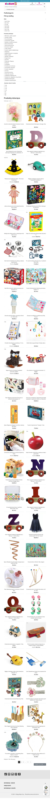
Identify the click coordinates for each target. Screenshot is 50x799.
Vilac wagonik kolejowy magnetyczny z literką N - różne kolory (36, 480)
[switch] (46, 794)
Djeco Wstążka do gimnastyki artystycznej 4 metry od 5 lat (14, 562)
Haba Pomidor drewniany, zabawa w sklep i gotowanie (36, 453)
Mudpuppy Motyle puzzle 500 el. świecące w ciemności (36, 207)
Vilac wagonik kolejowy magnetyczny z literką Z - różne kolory (14, 535)
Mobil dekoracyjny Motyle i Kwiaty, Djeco (36, 343)
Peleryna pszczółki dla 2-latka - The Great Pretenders (14, 179)
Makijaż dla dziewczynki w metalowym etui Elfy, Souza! (14, 234)
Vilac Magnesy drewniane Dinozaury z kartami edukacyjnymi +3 (14, 398)
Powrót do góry (40, 764)
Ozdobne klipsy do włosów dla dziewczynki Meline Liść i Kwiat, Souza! (36, 699)
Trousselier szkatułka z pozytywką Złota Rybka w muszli (14, 754)
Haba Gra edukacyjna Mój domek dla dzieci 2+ (36, 234)
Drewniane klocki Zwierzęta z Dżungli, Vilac (36, 124)
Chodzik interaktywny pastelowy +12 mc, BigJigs (14, 343)
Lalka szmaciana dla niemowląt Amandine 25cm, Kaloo (14, 207)
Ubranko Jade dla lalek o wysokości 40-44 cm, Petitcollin (14, 316)
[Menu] (48, 786)
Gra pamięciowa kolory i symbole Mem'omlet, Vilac (14, 508)
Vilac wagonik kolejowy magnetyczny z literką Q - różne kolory (14, 617)
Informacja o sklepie (9, 788)
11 (27, 762)
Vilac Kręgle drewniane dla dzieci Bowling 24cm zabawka (14, 727)
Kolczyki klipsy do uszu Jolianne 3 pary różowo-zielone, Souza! (36, 617)
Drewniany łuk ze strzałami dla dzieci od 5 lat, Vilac (36, 590)
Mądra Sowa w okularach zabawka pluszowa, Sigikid (14, 371)
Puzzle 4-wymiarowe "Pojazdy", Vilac (36, 425)
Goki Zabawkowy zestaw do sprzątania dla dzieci (36, 672)
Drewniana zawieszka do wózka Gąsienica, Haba (14, 453)
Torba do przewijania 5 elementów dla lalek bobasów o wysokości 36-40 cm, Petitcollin (36, 398)
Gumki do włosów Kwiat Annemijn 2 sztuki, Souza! (14, 124)
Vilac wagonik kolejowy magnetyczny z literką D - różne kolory (36, 152)
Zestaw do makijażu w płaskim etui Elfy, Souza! (36, 316)
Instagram (12, 774)
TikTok (5, 774)
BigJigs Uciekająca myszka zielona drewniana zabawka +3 (36, 179)
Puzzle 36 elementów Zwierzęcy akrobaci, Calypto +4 (36, 289)
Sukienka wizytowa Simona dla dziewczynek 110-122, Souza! (36, 535)
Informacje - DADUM (9, 783)
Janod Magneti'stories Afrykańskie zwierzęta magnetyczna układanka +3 (14, 152)
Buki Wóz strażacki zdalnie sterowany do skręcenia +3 (14, 289)
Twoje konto (7, 785)
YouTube (9, 774)
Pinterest (16, 774)
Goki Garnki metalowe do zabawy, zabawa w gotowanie (14, 261)
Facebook (19, 774)
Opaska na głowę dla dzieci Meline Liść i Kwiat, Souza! (36, 754)
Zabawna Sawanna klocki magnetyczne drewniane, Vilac (36, 727)
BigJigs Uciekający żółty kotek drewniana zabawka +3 (14, 672)
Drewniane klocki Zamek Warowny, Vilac (14, 698)
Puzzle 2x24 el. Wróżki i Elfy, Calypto (36, 562)
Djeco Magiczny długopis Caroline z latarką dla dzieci (14, 425)
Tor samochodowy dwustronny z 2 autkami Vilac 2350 (36, 261)
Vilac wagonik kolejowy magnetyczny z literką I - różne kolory (36, 508)
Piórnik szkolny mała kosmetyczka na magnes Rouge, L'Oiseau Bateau (36, 644)
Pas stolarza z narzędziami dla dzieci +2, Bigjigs (36, 371)
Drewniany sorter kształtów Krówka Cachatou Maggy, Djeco (14, 480)
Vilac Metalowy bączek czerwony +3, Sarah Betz (14, 590)
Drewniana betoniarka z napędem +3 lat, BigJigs (14, 644)
